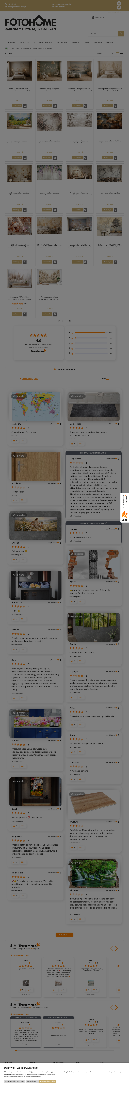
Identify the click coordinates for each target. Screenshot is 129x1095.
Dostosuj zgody (32, 1081)
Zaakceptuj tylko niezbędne (14, 1081)
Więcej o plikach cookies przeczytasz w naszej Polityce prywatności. (22, 1076)
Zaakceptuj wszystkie (47, 1081)
